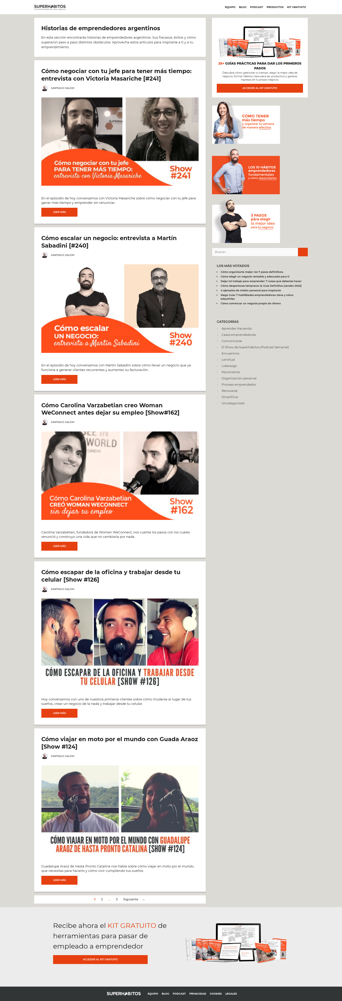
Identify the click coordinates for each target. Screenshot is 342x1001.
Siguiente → (134, 899)
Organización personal (239, 378)
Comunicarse (232, 341)
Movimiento (231, 372)
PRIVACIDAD (197, 993)
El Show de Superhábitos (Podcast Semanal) (255, 347)
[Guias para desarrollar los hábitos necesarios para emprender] (246, 193)
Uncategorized (233, 403)
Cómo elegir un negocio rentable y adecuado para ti (255, 276)
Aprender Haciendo (237, 328)
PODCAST (256, 7)
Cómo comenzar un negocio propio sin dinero (251, 303)
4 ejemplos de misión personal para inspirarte (251, 290)
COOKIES (216, 993)
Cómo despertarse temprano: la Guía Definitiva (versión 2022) (261, 285)
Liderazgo (229, 366)
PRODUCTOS (275, 7)
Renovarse (229, 391)
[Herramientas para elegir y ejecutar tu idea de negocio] (246, 242)
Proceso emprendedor (239, 384)
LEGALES (231, 993)
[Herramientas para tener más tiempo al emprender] (246, 143)
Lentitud (228, 359)
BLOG (243, 7)
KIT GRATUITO (296, 7)
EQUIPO (230, 7)
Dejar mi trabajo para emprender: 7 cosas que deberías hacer (261, 281)
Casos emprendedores (239, 335)
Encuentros (230, 353)
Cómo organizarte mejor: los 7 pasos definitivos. (252, 272)
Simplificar (230, 397)
